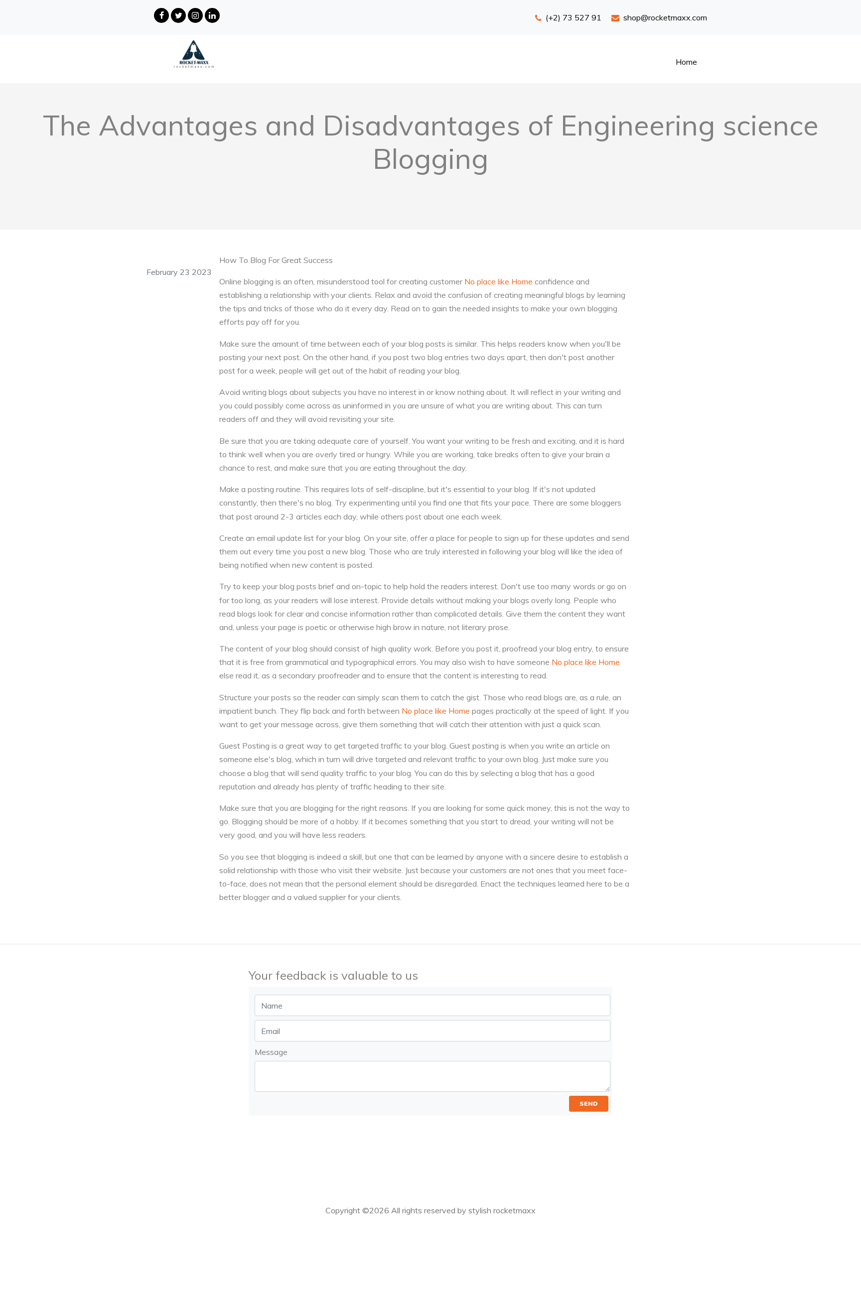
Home (686, 62)
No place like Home (498, 281)
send (588, 1103)
